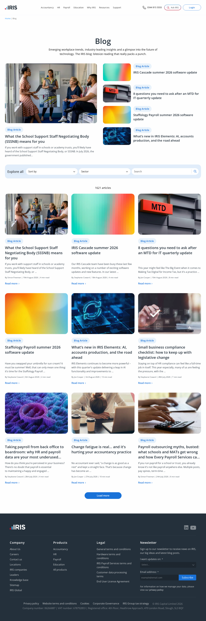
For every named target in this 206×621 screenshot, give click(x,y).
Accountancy (60, 549)
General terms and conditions (114, 549)
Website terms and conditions (60, 603)
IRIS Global (16, 590)
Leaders (14, 574)
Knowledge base (19, 580)
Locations (15, 564)
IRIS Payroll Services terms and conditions (114, 565)
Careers (14, 554)
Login (192, 7)
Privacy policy (31, 603)
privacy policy (156, 589)
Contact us (16, 559)
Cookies (84, 603)
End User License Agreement (113, 581)
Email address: (149, 571)
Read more (11, 283)
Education (59, 564)
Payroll (57, 559)
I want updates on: (151, 559)
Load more (103, 495)
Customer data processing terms (112, 574)
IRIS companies (18, 569)
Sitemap (14, 585)
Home (8, 18)
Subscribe (187, 577)
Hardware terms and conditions (108, 556)
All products (60, 569)
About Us (15, 549)
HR (55, 554)
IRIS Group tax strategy (136, 603)
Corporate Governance (106, 603)
